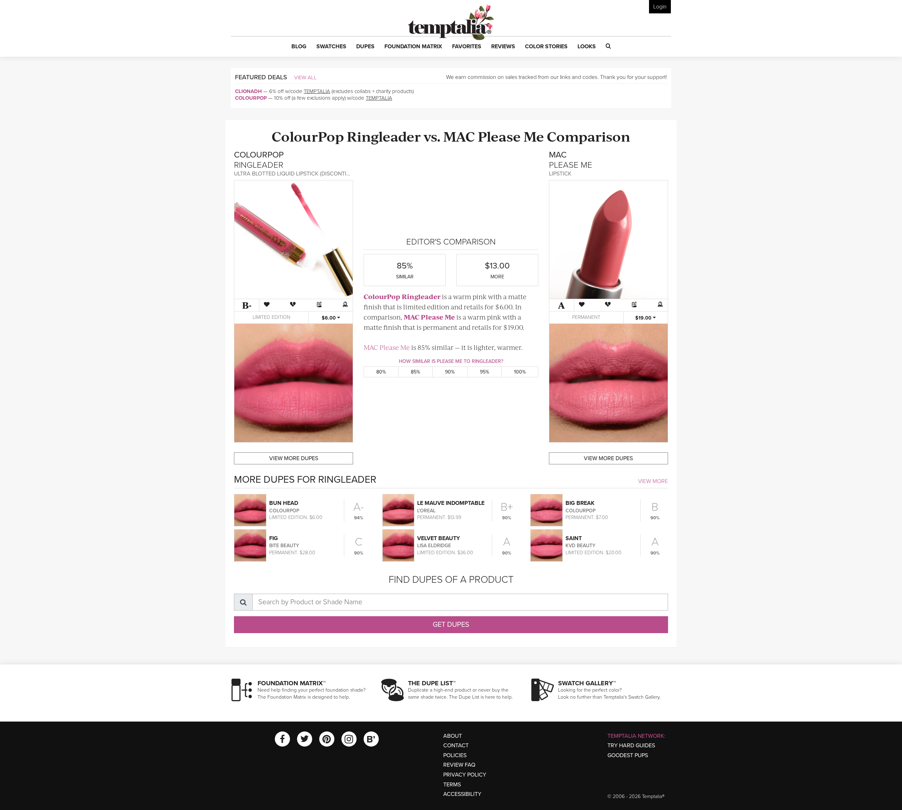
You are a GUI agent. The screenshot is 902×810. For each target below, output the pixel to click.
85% (415, 372)
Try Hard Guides (631, 745)
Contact (456, 745)
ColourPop (251, 98)
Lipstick (560, 173)
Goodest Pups (627, 755)
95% (484, 372)
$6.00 (329, 318)
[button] (299, 47)
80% (381, 372)
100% (520, 372)
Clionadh (248, 91)
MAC (459, 136)
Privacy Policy (464, 774)
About (452, 736)
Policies (455, 755)
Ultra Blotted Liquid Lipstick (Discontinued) (298, 173)
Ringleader (384, 136)
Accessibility (462, 794)
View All (305, 77)
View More (653, 481)
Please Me (511, 136)
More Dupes (293, 458)
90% (450, 372)
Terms (452, 784)
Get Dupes (451, 624)
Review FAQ (459, 764)
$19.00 (644, 318)
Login (660, 6)
